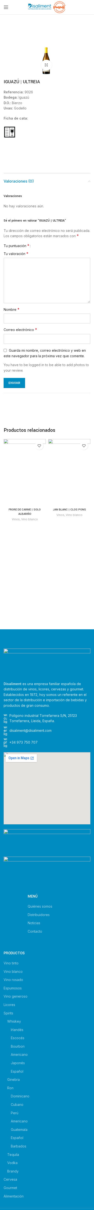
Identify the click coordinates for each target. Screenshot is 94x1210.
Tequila (13, 1155)
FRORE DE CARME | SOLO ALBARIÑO (25, 512)
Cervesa (10, 1179)
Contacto (35, 931)
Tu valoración (16, 253)
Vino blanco (29, 519)
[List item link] (47, 742)
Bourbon (18, 1046)
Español (17, 1071)
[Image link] (47, 662)
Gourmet (10, 1188)
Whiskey (14, 1021)
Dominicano (20, 1096)
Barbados (18, 1146)
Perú (14, 1113)
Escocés (17, 1038)
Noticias (34, 923)
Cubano (17, 1104)
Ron (10, 1088)
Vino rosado (13, 980)
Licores (9, 1005)
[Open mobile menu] (6, 7)
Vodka (12, 1163)
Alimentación (14, 1196)
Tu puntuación (16, 246)
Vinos (16, 519)
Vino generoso (15, 996)
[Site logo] (47, 7)
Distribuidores (39, 915)
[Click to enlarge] (46, 65)
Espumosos (13, 988)
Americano (19, 1054)
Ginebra (13, 1079)
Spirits (8, 1013)
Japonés (18, 1063)
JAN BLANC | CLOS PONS (69, 510)
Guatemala (19, 1129)
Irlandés (17, 1030)
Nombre (12, 309)
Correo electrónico (20, 329)
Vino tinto (11, 963)
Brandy (13, 1171)
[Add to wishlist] (39, 445)
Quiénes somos (40, 906)
